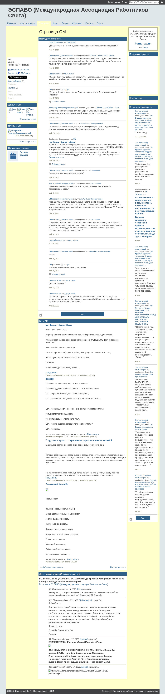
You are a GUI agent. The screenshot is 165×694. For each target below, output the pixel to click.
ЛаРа (82, 123)
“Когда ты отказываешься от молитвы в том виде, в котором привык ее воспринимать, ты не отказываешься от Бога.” (145, 204)
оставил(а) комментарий (62, 56)
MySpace (25, 73)
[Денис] (12, 112)
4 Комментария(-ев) (88, 480)
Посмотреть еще (56, 157)
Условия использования (147, 691)
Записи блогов (14, 81)
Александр (53, 108)
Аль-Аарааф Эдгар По (57, 484)
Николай (52, 240)
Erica (79, 589)
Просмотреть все (28, 119)
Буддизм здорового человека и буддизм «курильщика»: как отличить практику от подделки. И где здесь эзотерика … (145, 227)
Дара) (51, 43)
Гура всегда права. (103, 251)
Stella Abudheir (85, 600)
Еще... (82, 314)
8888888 (96, 170)
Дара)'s (67, 280)
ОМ (50, 56)
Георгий (138, 475)
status (73, 43)
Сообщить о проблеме (123, 691)
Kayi (50, 183)
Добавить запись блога (52, 567)
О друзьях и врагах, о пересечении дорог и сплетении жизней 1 (79, 440)
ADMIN (28, 691)
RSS (40, 315)
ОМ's (68, 43)
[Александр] (21, 112)
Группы (11, 88)
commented (58, 43)
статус (66, 89)
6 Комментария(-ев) (89, 437)
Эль (136, 111)
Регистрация (114, 2)
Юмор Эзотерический (94, 123)
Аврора (84, 667)
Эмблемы (106, 691)
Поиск (162, 2)
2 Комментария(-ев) (86, 375)
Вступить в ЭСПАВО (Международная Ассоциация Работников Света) (73, 584)
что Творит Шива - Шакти (103, 56)
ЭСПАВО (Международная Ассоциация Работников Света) (78, 12)
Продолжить (51, 373)
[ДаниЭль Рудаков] (30, 112)
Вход (124, 2)
